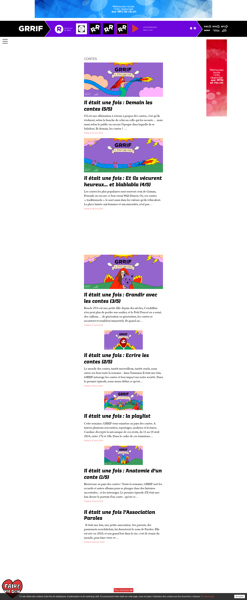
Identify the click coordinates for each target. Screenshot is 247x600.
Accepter (240, 596)
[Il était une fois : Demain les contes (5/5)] (123, 96)
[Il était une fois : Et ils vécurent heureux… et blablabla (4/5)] (123, 171)
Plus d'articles (122, 590)
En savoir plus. (207, 596)
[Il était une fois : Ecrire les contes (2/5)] (123, 348)
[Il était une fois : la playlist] (123, 409)
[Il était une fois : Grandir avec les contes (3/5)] (123, 288)
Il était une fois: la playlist (117, 416)
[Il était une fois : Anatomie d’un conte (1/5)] (123, 464)
